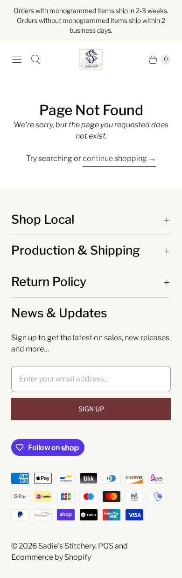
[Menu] (16, 59)
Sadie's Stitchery (66, 545)
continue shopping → (119, 158)
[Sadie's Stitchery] (91, 59)
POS (105, 545)
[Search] (35, 59)
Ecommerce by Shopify (51, 557)
